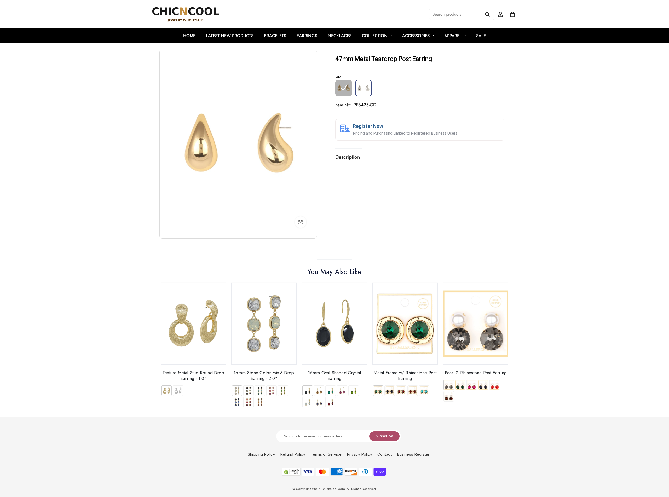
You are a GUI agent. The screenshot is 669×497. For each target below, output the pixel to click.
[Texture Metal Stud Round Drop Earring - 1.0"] (193, 324)
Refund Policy (292, 454)
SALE (481, 36)
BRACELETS (275, 36)
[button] (512, 14)
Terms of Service (326, 454)
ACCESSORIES (416, 36)
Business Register (413, 454)
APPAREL (453, 36)
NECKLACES (339, 36)
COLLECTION (375, 36)
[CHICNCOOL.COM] (185, 14)
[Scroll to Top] (659, 469)
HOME (189, 36)
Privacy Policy (359, 454)
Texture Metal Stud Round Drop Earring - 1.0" (193, 375)
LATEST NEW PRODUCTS (229, 36)
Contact (384, 454)
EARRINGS (307, 36)
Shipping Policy (261, 454)
